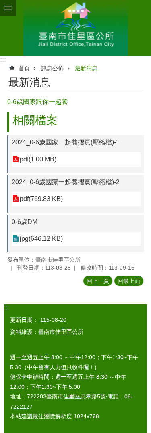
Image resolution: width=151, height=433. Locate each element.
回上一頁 (98, 281)
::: (3, 59)
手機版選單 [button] (8, 8)
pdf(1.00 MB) (38, 159)
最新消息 (86, 68)
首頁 (24, 68)
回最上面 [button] (129, 281)
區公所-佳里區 (75, 28)
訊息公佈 (52, 68)
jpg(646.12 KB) (41, 238)
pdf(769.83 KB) (41, 198)
